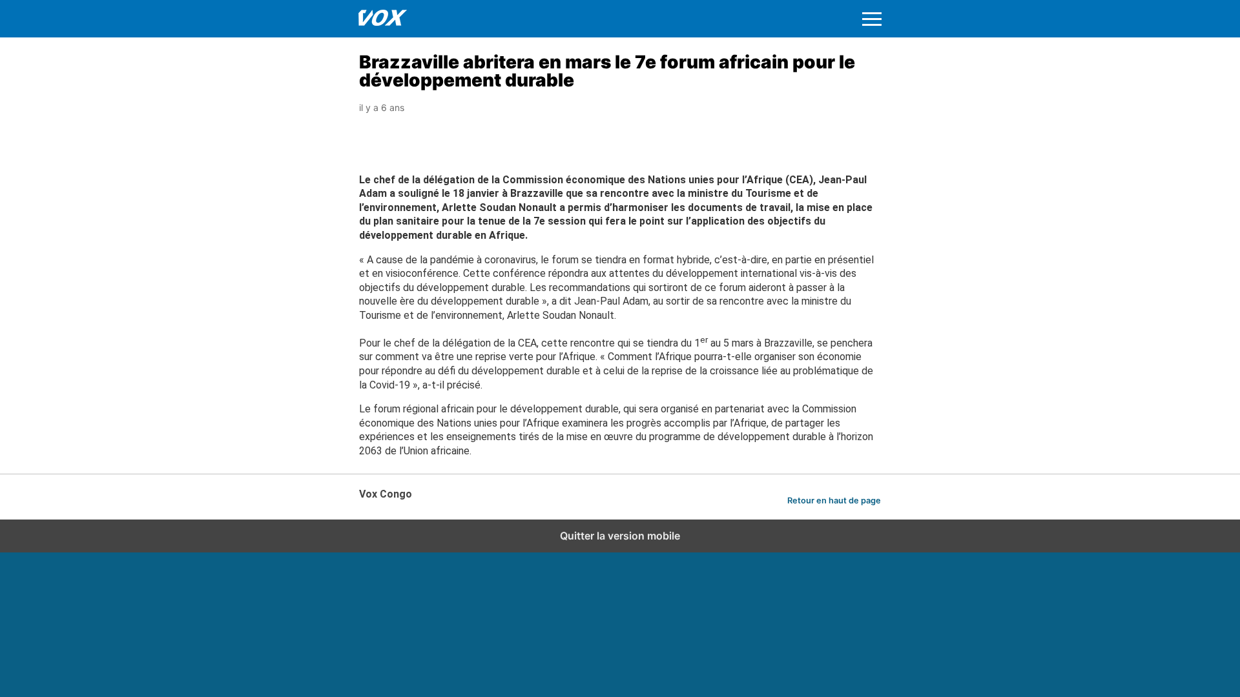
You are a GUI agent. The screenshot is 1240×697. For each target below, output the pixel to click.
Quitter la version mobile (620, 535)
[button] (872, 19)
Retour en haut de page (834, 500)
